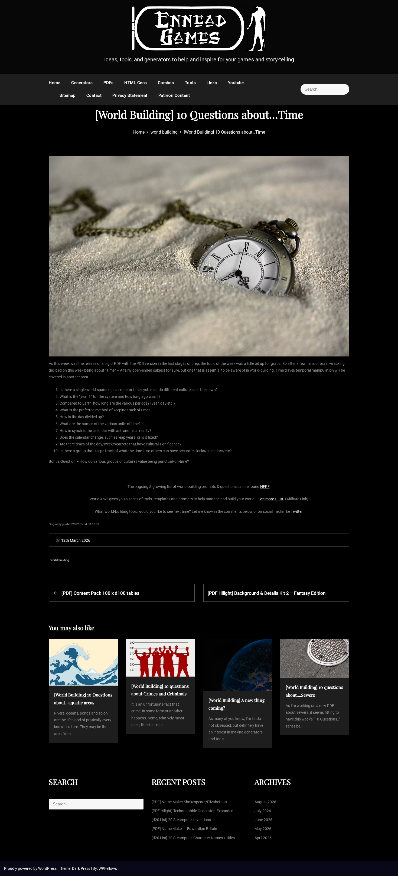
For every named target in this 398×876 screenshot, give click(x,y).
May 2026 (263, 829)
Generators (82, 82)
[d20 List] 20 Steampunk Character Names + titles (193, 838)
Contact (94, 95)
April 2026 (263, 838)
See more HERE (271, 499)
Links (212, 82)
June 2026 (263, 820)
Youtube (236, 82)
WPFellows (108, 868)
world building (59, 560)
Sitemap (68, 95)
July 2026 (263, 811)
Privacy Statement (130, 95)
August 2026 (265, 802)
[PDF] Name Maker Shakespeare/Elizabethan (189, 802)
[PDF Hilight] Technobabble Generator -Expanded (192, 811)
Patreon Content (174, 95)
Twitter (296, 511)
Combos (166, 82)
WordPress (47, 868)
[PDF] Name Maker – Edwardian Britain (184, 829)
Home (54, 82)
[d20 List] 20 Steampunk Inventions (181, 820)
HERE (265, 486)
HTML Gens (135, 82)
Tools (190, 82)
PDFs (108, 82)
